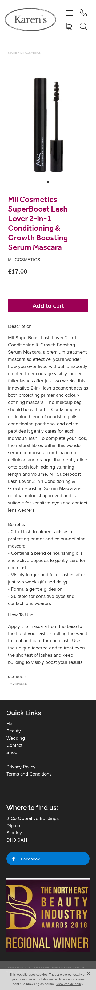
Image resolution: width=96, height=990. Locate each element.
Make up (21, 683)
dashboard (41, 968)
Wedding (15, 738)
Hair (10, 723)
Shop (11, 752)
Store (12, 53)
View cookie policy (69, 984)
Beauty (13, 730)
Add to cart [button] (48, 305)
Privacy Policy (20, 766)
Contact (14, 745)
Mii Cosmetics (30, 53)
